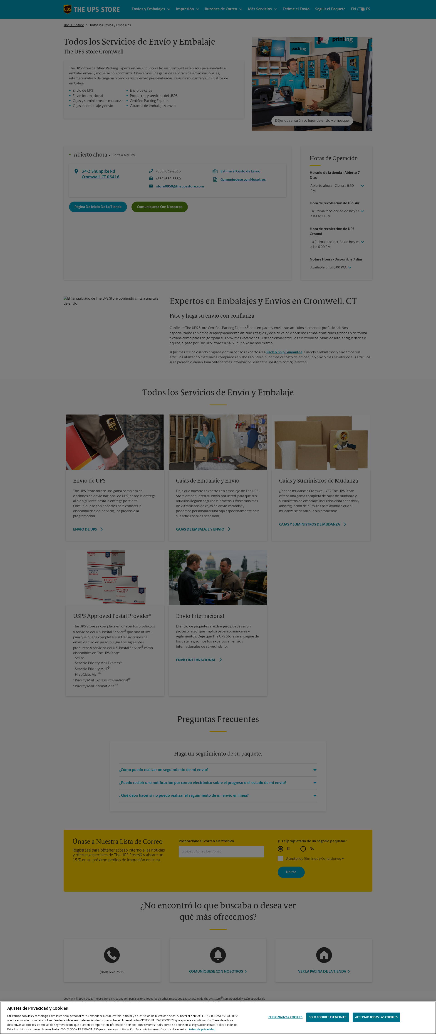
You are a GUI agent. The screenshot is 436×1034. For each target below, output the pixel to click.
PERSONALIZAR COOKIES (285, 1017)
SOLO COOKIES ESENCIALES (328, 1017)
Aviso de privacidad (202, 1029)
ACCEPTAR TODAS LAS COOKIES (376, 1017)
